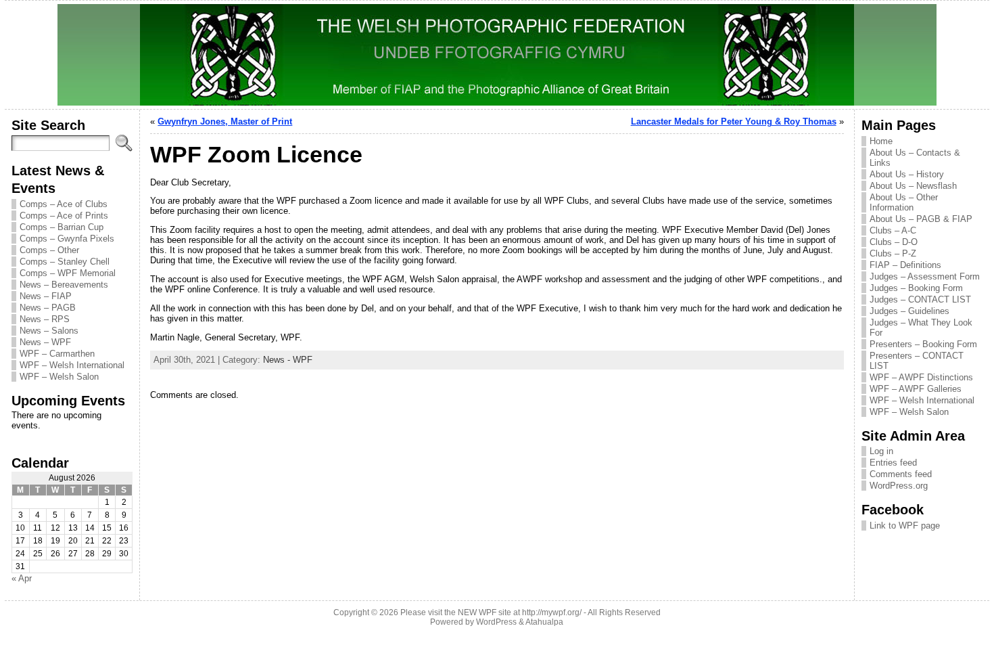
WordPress (496, 622)
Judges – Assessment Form (925, 276)
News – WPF (45, 342)
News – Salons (49, 331)
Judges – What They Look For (921, 327)
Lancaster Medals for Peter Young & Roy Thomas (733, 121)
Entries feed (893, 463)
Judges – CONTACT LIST (920, 299)
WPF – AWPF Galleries (916, 389)
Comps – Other (49, 250)
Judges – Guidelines (909, 311)
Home (881, 141)
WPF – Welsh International (72, 365)
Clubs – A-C (893, 230)
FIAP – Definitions (905, 265)
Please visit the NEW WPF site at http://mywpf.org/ (491, 612)
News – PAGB (48, 308)
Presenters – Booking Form (923, 344)
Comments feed (901, 474)
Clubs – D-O (894, 242)
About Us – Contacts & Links (915, 158)
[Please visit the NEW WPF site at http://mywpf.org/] (497, 55)
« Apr (21, 578)
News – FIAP (46, 296)
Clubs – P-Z (893, 253)
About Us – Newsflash (913, 186)
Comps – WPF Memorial (68, 273)
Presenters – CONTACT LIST (917, 361)
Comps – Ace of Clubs (64, 204)
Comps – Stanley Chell (65, 261)
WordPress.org (899, 486)
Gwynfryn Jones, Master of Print (225, 121)
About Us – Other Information (904, 202)
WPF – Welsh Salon (59, 377)
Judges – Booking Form (916, 288)
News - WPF (287, 360)
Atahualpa (544, 622)
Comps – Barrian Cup (61, 227)
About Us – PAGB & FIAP (921, 219)
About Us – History (907, 174)
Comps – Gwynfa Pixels (67, 238)
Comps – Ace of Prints (64, 215)
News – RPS (45, 319)
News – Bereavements (64, 285)
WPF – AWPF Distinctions (921, 377)
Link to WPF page (905, 525)
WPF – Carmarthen (57, 354)
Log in (881, 451)
